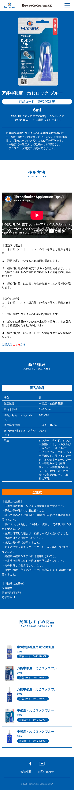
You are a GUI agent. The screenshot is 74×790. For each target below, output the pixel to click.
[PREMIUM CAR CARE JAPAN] (37, 5)
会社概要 (25, 771)
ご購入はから (14, 344)
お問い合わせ (46, 771)
